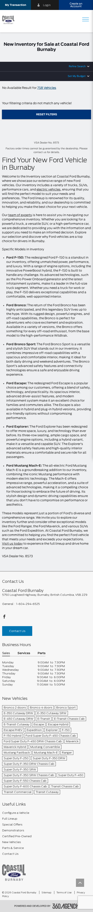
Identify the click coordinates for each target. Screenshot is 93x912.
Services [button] (24, 653)
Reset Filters (46, 114)
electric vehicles (49, 189)
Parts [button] (41, 653)
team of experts (20, 215)
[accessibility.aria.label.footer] (66, 906)
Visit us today (12, 543)
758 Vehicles (46, 88)
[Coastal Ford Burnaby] (14, 872)
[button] (15, 5)
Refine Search (77, 66)
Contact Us (17, 631)
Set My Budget (77, 76)
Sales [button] (6, 653)
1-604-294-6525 (28, 604)
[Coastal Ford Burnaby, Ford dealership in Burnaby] (10, 20)
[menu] (85, 20)
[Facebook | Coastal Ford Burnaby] (4, 617)
